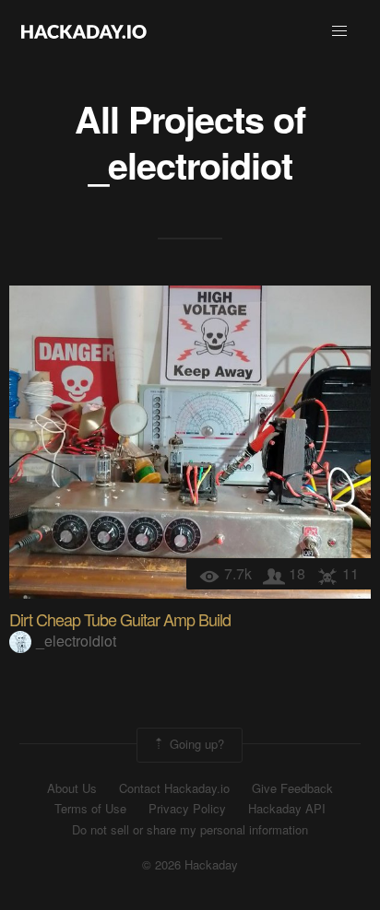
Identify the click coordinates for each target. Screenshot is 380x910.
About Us (72, 788)
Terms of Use (90, 808)
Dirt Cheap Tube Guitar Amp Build (120, 619)
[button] (339, 31)
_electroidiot (190, 164)
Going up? (195, 743)
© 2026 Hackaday (190, 865)
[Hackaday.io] (84, 31)
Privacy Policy (187, 808)
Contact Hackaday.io (174, 788)
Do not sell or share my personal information (190, 830)
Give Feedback (292, 788)
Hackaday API (287, 808)
